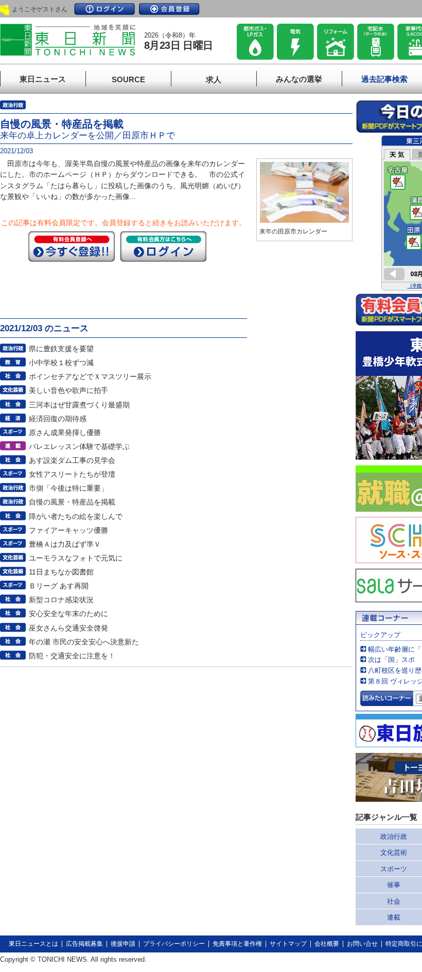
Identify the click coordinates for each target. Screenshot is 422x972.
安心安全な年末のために (68, 613)
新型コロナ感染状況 (61, 600)
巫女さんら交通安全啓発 (68, 628)
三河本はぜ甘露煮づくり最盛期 (79, 405)
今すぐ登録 (71, 246)
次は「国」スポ (391, 659)
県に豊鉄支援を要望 (61, 349)
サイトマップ (288, 944)
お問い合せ (362, 944)
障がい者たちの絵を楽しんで (75, 516)
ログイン (104, 9)
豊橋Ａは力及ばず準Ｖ (65, 544)
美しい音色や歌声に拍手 (68, 390)
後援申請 (123, 944)
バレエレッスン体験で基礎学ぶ (79, 446)
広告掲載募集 (84, 944)
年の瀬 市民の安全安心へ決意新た (84, 642)
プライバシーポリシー (174, 944)
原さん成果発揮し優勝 (65, 432)
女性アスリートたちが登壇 (72, 474)
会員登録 (169, 9)
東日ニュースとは (33, 944)
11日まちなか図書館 (61, 572)
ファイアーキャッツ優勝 (68, 530)
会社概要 (326, 944)
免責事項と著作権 (237, 944)
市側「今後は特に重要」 (68, 488)
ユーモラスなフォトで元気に (75, 558)
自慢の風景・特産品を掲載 (72, 502)
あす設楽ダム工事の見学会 (72, 460)
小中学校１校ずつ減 (61, 362)
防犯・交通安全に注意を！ (72, 656)
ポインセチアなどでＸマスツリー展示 (90, 376)
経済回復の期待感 (57, 419)
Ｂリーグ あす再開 (59, 586)
